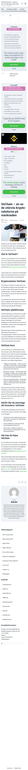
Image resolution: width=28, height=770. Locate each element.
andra (12, 349)
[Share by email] (25, 482)
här (13, 398)
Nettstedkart (6, 574)
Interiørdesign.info (8, 602)
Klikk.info (5, 611)
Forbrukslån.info (7, 584)
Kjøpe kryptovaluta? (8, 539)
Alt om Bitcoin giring (8, 552)
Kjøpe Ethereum (7, 548)
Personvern (6, 565)
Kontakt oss (6, 569)
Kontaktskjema (5, 639)
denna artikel (23, 471)
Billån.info (5, 589)
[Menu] (25, 3)
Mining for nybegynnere (9, 556)
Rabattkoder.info (7, 619)
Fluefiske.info (6, 615)
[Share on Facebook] (19, 482)
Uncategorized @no (12, 9)
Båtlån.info (5, 597)
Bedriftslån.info (7, 593)
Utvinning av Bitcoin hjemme (10, 561)
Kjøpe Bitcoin (6, 543)
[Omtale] (14, 18)
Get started (14, 65)
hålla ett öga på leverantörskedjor (17, 267)
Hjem (2, 9)
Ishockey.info (6, 606)
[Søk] (22, 3)
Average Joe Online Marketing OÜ (10, 629)
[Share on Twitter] (22, 482)
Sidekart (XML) (17, 768)
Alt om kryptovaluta (8, 534)
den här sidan (6, 469)
